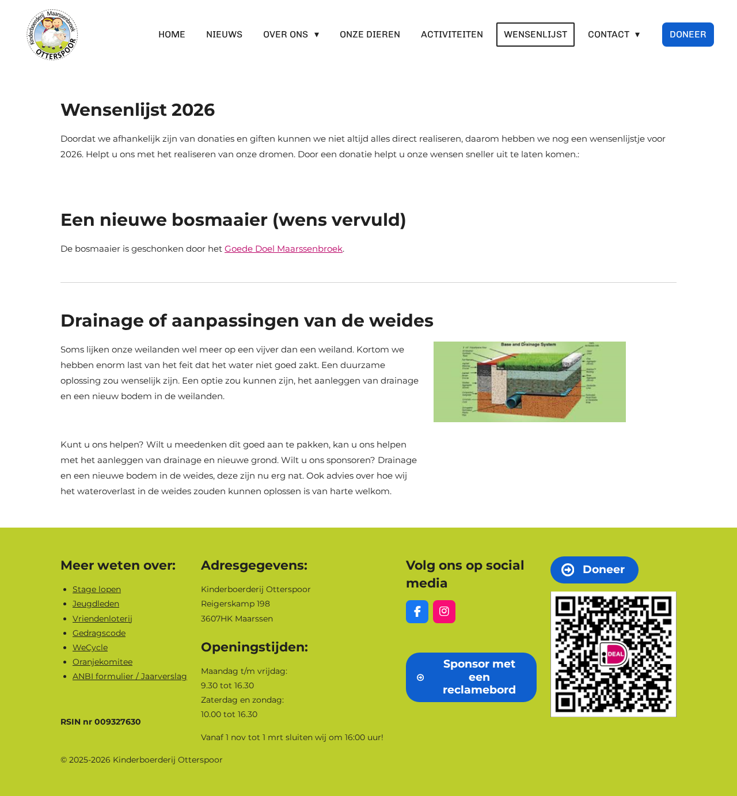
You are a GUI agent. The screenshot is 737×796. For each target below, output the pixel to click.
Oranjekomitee (102, 662)
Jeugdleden (96, 603)
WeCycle (90, 647)
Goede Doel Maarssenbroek (284, 248)
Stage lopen (97, 589)
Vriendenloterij (102, 618)
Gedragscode (99, 633)
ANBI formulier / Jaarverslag (130, 676)
